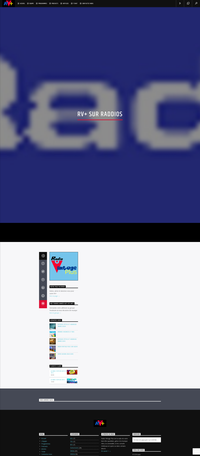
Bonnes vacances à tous (66, 349)
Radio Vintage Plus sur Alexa (68, 364)
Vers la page (53, 313)
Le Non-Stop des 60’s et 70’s (59, 389)
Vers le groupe (54, 330)
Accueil (22, 3)
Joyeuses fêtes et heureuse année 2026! (67, 343)
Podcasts (55, 3)
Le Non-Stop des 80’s (58, 397)
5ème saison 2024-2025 (66, 371)
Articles (66, 3)
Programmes (42, 3)
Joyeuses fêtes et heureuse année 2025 (67, 357)
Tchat (75, 3)
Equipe (31, 3)
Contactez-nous (87, 3)
